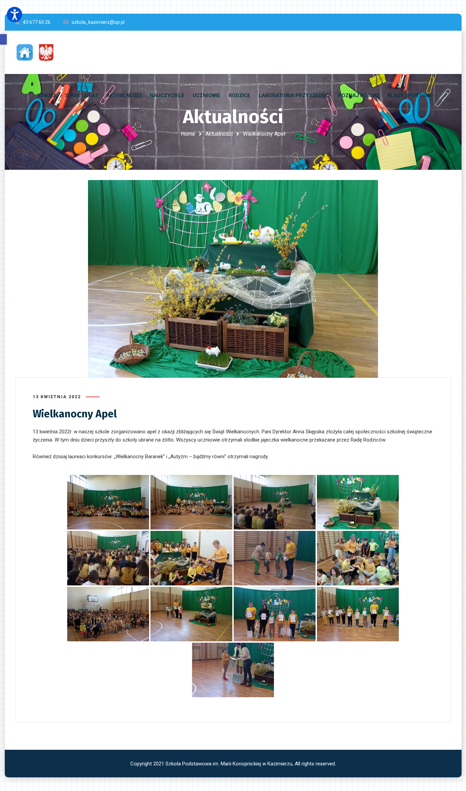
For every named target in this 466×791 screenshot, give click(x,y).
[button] (3, 39)
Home (188, 134)
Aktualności (219, 134)
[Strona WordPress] (38, 52)
